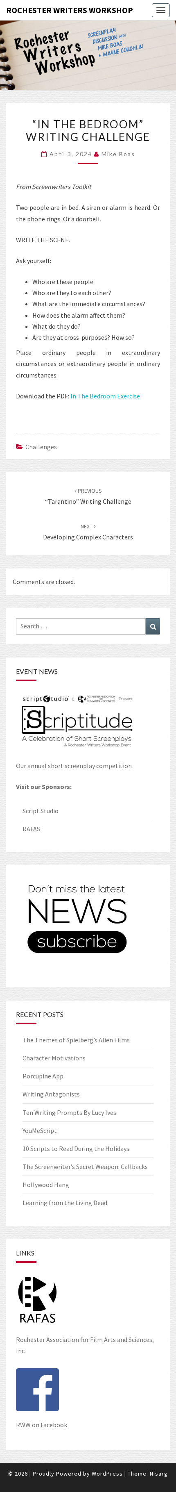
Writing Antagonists (51, 1094)
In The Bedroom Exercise (105, 396)
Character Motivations (54, 1058)
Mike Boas (118, 153)
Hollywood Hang (46, 1184)
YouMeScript (40, 1130)
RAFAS (31, 829)
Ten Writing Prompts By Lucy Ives (69, 1112)
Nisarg (159, 1473)
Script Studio (41, 811)
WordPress (107, 1473)
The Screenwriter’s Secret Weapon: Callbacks (85, 1166)
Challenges (41, 447)
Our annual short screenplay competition (74, 766)
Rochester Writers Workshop (69, 10)
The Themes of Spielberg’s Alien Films (76, 1040)
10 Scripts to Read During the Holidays (76, 1148)
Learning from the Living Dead (65, 1203)
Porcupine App (43, 1076)
